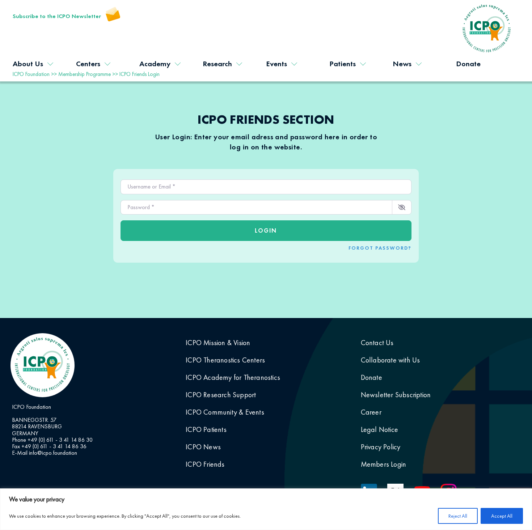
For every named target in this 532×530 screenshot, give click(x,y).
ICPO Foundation (31, 74)
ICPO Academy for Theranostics (233, 377)
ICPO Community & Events (225, 412)
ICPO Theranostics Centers (225, 360)
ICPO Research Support (221, 394)
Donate (468, 63)
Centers (88, 63)
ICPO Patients (206, 429)
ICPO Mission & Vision (218, 342)
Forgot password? (380, 248)
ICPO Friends (205, 464)
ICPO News (203, 446)
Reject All (457, 516)
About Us (28, 63)
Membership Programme (84, 74)
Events (276, 63)
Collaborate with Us (390, 360)
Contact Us (377, 342)
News (402, 63)
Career (371, 412)
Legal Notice (379, 429)
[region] (266, 509)
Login (266, 230)
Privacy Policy (381, 446)
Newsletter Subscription (396, 394)
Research (217, 63)
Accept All (501, 516)
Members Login (383, 464)
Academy (154, 63)
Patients (342, 63)
